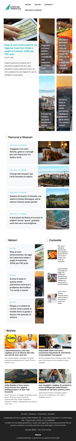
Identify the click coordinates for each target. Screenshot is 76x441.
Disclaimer (51, 414)
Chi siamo (24, 414)
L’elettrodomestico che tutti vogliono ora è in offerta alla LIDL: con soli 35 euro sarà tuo (20, 352)
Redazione (32, 414)
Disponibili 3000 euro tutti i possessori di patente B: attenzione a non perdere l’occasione (55, 352)
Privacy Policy (42, 414)
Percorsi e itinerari (33, 10)
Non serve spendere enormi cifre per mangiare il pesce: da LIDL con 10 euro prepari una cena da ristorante (64, 54)
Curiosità (48, 5)
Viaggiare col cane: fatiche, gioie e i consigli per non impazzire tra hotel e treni (46, 56)
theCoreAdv (56, 438)
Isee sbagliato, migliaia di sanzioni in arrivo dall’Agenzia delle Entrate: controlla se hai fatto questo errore (55, 387)
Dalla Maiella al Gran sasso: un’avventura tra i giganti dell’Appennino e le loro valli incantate (17, 388)
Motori (38, 5)
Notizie (28, 5)
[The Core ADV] (38, 435)
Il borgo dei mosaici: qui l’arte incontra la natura (46, 119)
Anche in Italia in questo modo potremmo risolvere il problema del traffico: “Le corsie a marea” (64, 112)
